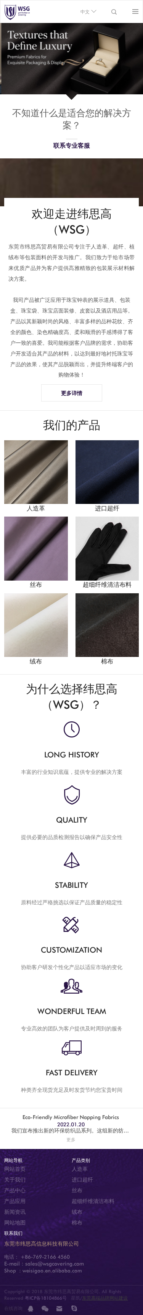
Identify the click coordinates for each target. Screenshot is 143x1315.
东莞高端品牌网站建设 (105, 1298)
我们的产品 (71, 425)
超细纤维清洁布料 (93, 1201)
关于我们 (15, 1180)
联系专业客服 (71, 145)
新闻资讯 (15, 1212)
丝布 (77, 1190)
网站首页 (15, 1169)
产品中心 (15, 1190)
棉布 (77, 1223)
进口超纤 (82, 1180)
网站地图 (15, 1223)
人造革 (80, 1169)
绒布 (77, 1212)
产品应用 (15, 1201)
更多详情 (71, 393)
